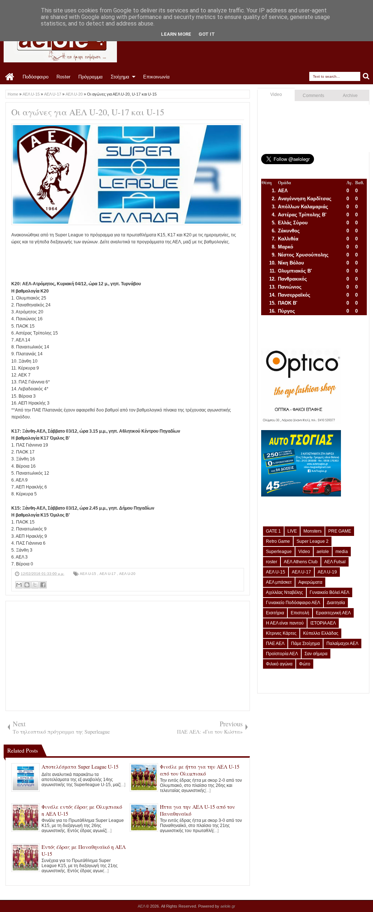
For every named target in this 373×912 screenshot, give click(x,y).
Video (276, 94)
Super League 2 (313, 541)
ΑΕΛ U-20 (127, 574)
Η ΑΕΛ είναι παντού (285, 623)
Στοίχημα (120, 77)
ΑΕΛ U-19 (327, 572)
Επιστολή (300, 612)
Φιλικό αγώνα (279, 663)
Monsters (312, 531)
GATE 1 (273, 531)
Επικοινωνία (156, 77)
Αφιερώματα (310, 582)
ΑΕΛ (142, 906)
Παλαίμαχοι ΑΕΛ (342, 643)
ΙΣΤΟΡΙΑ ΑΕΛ (323, 623)
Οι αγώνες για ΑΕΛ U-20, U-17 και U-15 (87, 112)
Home (10, 77)
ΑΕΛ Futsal (335, 561)
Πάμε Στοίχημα (305, 643)
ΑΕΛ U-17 (108, 574)
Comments (313, 95)
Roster (63, 77)
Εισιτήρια (275, 612)
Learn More (176, 34)
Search (366, 76)
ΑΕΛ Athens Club (301, 561)
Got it (207, 34)
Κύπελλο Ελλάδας (320, 633)
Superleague (279, 551)
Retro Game (278, 541)
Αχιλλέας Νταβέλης (284, 592)
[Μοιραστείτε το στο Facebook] (43, 584)
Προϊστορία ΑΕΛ (282, 653)
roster (271, 561)
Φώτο (304, 663)
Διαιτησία (336, 602)
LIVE (292, 531)
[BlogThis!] (27, 584)
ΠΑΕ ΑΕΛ (275, 643)
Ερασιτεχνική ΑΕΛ (333, 612)
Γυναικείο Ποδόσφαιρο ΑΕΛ (293, 602)
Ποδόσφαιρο (35, 77)
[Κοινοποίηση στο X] (35, 584)
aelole (323, 551)
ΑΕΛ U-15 (88, 574)
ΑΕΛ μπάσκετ (279, 582)
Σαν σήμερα (316, 653)
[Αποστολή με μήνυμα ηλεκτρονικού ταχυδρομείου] (19, 584)
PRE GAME (339, 531)
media (341, 551)
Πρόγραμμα (90, 77)
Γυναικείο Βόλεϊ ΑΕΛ (329, 592)
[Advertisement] (143, 262)
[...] (122, 784)
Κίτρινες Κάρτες (281, 633)
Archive (350, 95)
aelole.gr (227, 906)
